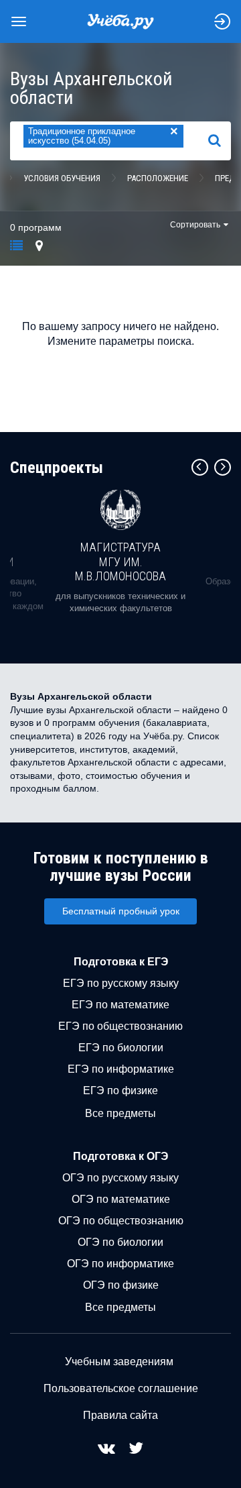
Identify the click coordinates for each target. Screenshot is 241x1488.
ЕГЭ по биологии (120, 1047)
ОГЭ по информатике (120, 1263)
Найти (220, 140)
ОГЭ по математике (121, 1199)
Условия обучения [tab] (61, 178)
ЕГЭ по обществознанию (120, 1026)
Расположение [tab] (157, 178)
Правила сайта (120, 1415)
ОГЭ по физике (121, 1285)
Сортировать (195, 224)
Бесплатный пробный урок (120, 911)
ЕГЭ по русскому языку (121, 983)
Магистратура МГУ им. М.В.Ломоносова (120, 561)
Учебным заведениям (119, 1361)
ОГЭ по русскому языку (120, 1177)
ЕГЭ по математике (120, 1004)
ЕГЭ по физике (120, 1090)
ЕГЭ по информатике (121, 1069)
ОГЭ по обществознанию (120, 1220)
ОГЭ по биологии (120, 1242)
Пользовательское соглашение (121, 1388)
